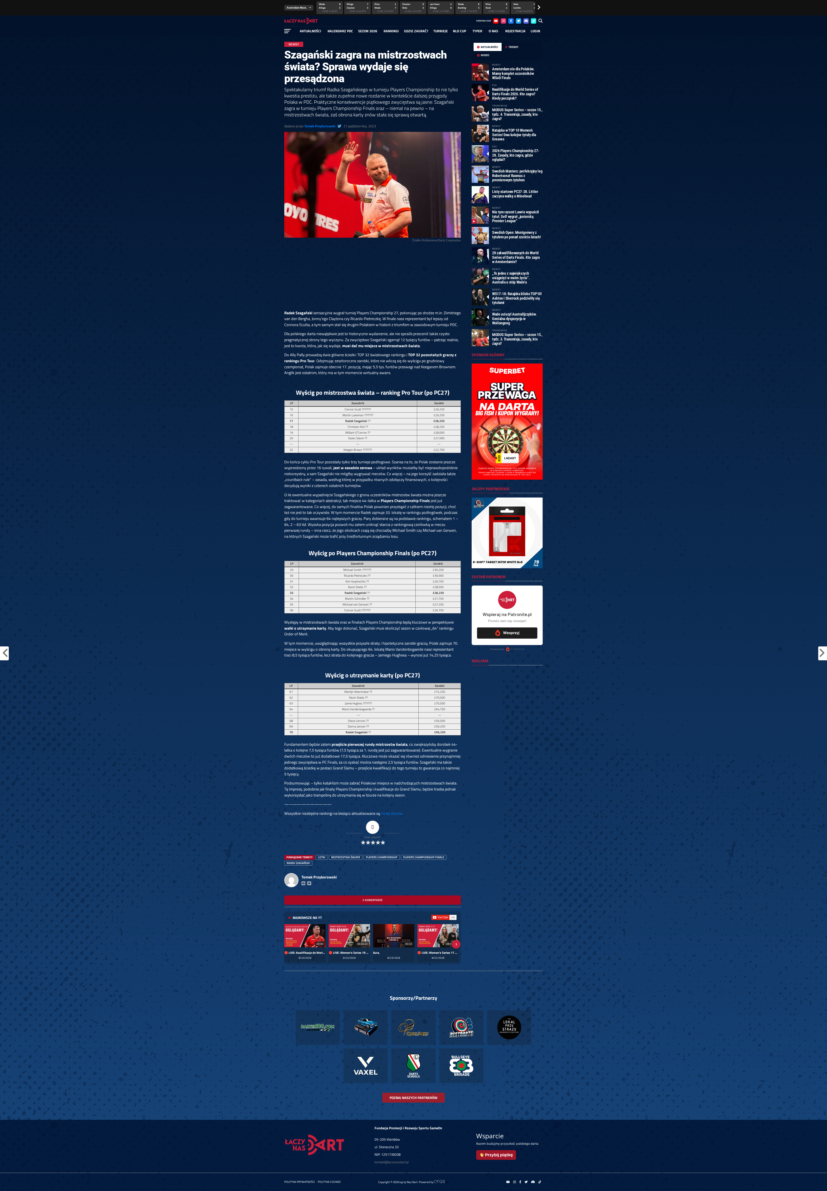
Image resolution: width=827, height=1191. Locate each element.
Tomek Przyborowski (319, 126)
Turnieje (440, 31)
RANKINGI (391, 31)
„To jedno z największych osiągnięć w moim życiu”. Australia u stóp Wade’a (511, 277)
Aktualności (310, 31)
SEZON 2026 (367, 31)
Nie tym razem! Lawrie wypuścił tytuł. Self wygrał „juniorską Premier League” (515, 216)
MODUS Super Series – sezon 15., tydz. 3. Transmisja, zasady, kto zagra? (517, 338)
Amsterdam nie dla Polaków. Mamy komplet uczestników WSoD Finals (513, 73)
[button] (289, 944)
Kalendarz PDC (340, 31)
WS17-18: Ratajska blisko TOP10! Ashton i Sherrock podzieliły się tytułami (517, 298)
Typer (477, 31)
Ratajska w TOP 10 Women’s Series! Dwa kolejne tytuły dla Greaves (514, 134)
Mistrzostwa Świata (345, 857)
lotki (321, 857)
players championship (381, 857)
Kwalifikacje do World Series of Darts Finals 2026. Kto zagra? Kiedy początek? (515, 93)
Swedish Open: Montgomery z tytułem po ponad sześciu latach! (516, 234)
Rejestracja (515, 31)
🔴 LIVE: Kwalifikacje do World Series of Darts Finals (305, 953)
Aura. (376, 953)
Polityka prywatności (299, 1182)
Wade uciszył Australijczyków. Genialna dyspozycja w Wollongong (514, 318)
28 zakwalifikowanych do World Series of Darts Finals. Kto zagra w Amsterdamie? (516, 257)
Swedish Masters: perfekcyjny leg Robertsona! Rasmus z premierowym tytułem (517, 175)
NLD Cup (459, 31)
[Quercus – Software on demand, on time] (441, 1182)
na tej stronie (391, 813)
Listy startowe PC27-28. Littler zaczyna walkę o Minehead (515, 193)
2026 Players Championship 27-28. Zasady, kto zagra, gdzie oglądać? (515, 155)
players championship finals (423, 857)
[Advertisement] (372, 278)
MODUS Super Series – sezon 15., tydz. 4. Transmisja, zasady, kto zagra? (517, 114)
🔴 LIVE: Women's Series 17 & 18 (438, 953)
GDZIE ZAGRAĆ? (416, 31)
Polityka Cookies (329, 1182)
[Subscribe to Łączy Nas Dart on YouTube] (444, 917)
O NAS (493, 31)
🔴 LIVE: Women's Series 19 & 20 (349, 953)
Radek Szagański (298, 863)
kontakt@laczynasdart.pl (392, 1162)
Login (535, 31)
